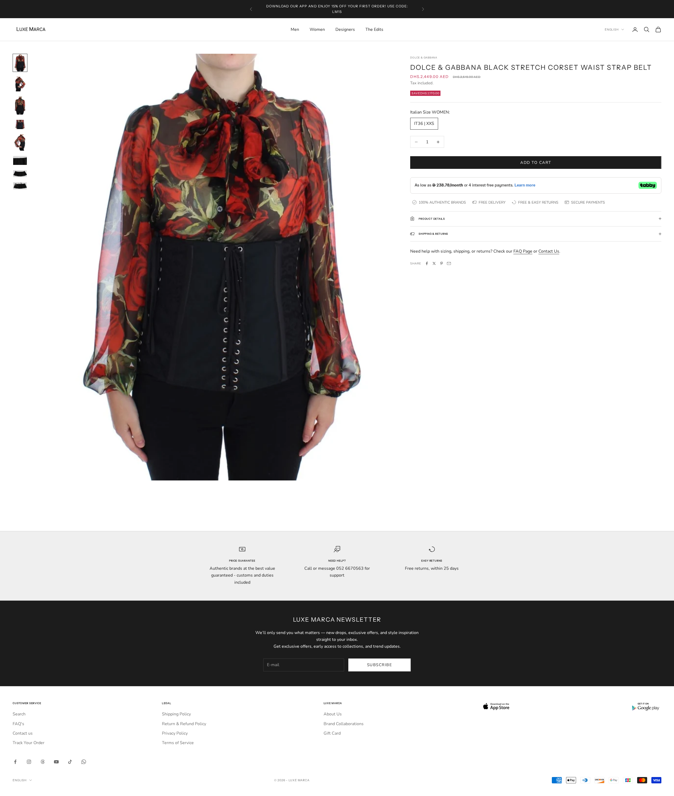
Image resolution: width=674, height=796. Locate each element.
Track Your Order (28, 743)
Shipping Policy (176, 714)
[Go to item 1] (20, 63)
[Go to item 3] (20, 105)
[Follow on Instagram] (29, 761)
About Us (333, 714)
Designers (345, 29)
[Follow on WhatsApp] (83, 761)
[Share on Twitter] (434, 263)
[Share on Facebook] (427, 263)
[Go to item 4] (20, 124)
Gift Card (332, 733)
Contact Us (548, 251)
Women (317, 29)
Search (19, 714)
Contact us (23, 733)
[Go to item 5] (20, 142)
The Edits (374, 29)
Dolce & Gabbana (423, 57)
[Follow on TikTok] (70, 761)
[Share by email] (449, 263)
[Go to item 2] (20, 84)
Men (295, 29)
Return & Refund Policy (184, 724)
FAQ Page (522, 251)
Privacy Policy (175, 733)
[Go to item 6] (20, 160)
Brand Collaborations (344, 724)
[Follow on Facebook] (15, 761)
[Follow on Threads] (42, 761)
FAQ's (18, 724)
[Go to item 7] (20, 174)
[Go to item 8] (20, 186)
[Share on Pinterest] (441, 263)
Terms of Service (178, 743)
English (612, 29)
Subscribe (379, 664)
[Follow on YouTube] (56, 761)
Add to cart (535, 162)
